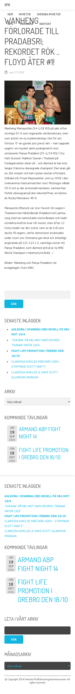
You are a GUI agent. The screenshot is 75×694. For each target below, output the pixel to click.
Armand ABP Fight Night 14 (38, 564)
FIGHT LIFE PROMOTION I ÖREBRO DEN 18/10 (43, 590)
